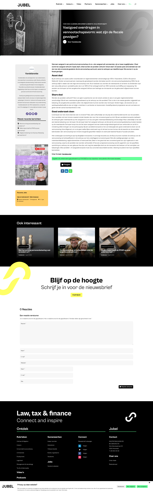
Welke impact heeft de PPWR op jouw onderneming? (117, 242)
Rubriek (59, 4)
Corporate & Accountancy (107, 246)
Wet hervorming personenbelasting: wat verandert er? (35, 242)
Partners (88, 4)
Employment (20, 456)
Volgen (85, 446)
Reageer (67, 165)
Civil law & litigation (22, 441)
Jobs (112, 4)
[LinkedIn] (33, 113)
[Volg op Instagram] (79, 457)
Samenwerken (100, 4)
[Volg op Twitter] (79, 449)
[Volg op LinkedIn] (79, 446)
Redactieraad (113, 464)
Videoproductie (52, 449)
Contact (113, 437)
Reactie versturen (126, 387)
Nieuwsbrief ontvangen (85, 441)
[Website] (27, 113)
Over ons (121, 4)
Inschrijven (76, 295)
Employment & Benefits (85, 24)
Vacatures (51, 456)
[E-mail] (30, 113)
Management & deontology (25, 464)
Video (79, 4)
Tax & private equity (23, 468)
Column (19, 445)
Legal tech (20, 460)
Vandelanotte (76, 42)
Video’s (20, 472)
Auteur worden (52, 441)
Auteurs (69, 4)
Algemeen (74, 24)
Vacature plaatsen (53, 466)
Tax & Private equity (100, 24)
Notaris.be (62, 255)
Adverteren (51, 445)
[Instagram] (36, 113)
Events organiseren (53, 453)
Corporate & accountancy (25, 449)
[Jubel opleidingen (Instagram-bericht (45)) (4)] (31, 185)
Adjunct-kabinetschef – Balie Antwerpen (28, 197)
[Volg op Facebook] (79, 453)
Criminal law (20, 453)
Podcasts (21, 477)
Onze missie (112, 460)
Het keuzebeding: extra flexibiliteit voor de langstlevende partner (76, 242)
